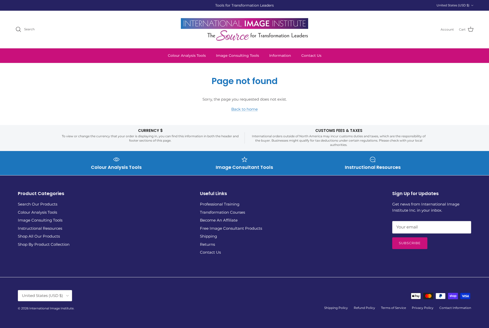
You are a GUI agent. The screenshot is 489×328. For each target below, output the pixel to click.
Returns (207, 244)
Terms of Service (393, 308)
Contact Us (311, 55)
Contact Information (455, 308)
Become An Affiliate (219, 220)
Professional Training (219, 204)
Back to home (244, 109)
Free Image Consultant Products (231, 228)
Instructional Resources (40, 228)
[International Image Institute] (244, 29)
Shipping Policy (336, 308)
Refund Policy (364, 308)
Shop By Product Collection (44, 244)
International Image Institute (51, 308)
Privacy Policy (422, 308)
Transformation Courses (222, 212)
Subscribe (410, 243)
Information (280, 55)
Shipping (208, 236)
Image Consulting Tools (237, 55)
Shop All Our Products (39, 236)
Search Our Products (37, 204)
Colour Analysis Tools (187, 55)
